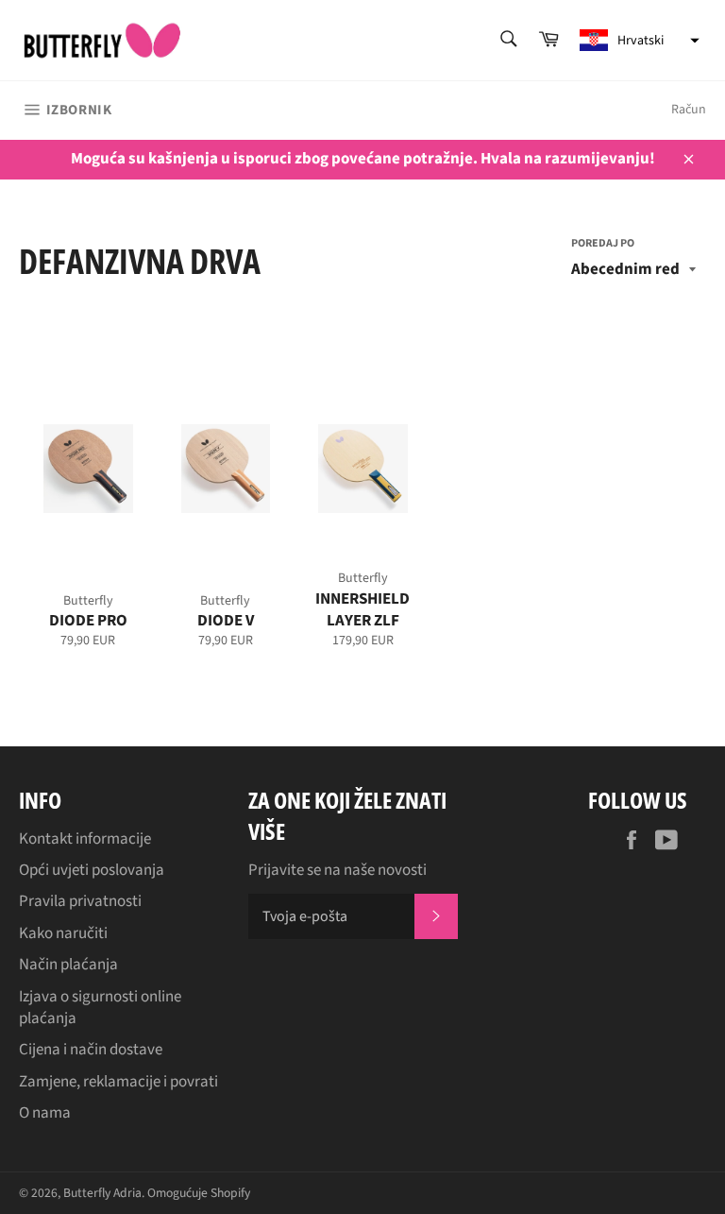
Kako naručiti (63, 933)
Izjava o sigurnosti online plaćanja (100, 1007)
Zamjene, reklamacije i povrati (118, 1081)
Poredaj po (602, 243)
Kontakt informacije (85, 839)
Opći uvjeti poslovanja (91, 870)
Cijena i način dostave (90, 1049)
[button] (637, 41)
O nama (45, 1113)
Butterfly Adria (102, 1193)
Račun (688, 109)
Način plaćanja (68, 964)
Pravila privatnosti (80, 901)
